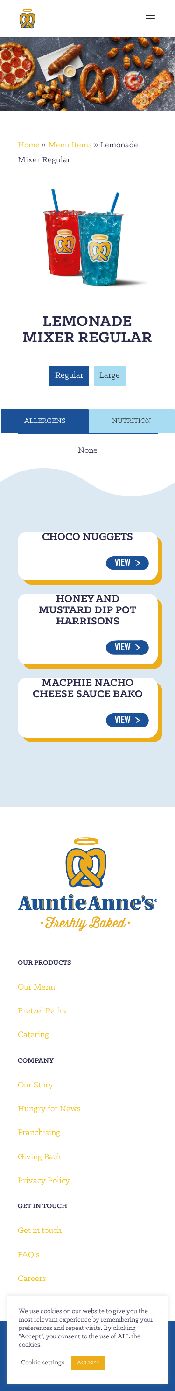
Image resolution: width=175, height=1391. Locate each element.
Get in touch (40, 1230)
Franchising (39, 1132)
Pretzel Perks (42, 1011)
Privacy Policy (44, 1180)
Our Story (35, 1085)
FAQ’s (29, 1255)
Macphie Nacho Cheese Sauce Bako (88, 689)
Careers (32, 1278)
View (123, 563)
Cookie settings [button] (42, 1362)
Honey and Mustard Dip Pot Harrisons (87, 610)
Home (29, 145)
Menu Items (70, 145)
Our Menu (36, 987)
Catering (33, 1035)
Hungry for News (49, 1109)
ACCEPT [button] (88, 1363)
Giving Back (40, 1157)
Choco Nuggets (87, 537)
